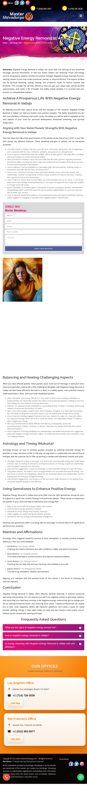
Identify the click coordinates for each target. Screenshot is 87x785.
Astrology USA (15, 43)
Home (5, 43)
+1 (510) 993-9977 (43, 8)
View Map (15, 703)
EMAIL (10, 3)
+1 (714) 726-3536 (75, 8)
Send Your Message (43, 248)
